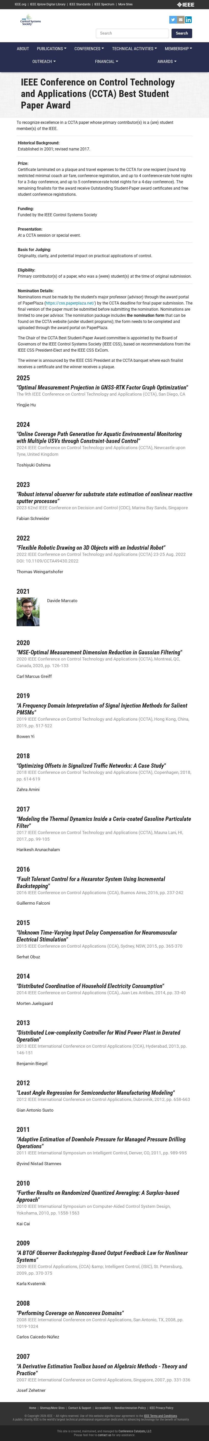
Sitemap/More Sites (52, 1408)
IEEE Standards (79, 4)
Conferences (87, 48)
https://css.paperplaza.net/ (70, 303)
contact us (104, 1435)
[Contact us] (181, 21)
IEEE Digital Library (48, 4)
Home (32, 1408)
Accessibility (103, 1408)
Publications (50, 48)
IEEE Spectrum (104, 4)
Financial (104, 61)
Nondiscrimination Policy (130, 1408)
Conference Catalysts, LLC (135, 1431)
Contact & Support (79, 1408)
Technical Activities (132, 48)
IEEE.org (20, 4)
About (23, 48)
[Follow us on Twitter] (173, 21)
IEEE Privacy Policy (161, 1408)
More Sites (125, 4)
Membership (177, 48)
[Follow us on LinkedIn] (188, 21)
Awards (165, 61)
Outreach (42, 61)
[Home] (30, 19)
